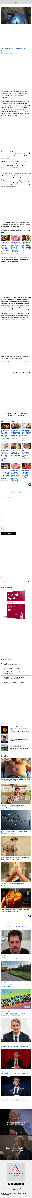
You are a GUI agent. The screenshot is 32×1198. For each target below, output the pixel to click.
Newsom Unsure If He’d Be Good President (14, 1100)
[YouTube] (20, 1184)
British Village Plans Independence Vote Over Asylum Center (16, 672)
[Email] (29, 373)
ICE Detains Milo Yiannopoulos (12, 668)
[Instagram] (14, 1184)
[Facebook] (13, 373)
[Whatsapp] (26, 373)
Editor (7, 53)
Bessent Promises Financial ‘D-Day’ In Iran (14, 1046)
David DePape (24, 413)
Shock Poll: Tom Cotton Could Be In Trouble (15, 1073)
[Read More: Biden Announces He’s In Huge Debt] (15, 362)
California (7, 413)
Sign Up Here (6, 1194)
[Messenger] (16, 373)
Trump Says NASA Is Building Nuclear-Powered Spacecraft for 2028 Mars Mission (16, 663)
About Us (3, 1193)
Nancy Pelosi (12, 415)
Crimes (15, 413)
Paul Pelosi (21, 415)
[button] (29, 582)
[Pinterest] (23, 373)
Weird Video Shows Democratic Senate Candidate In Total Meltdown (14, 677)
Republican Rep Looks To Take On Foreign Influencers (15, 683)
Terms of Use (12, 1193)
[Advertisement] (16, 33)
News (3, 45)
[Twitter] (20, 373)
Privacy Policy (21, 1193)
